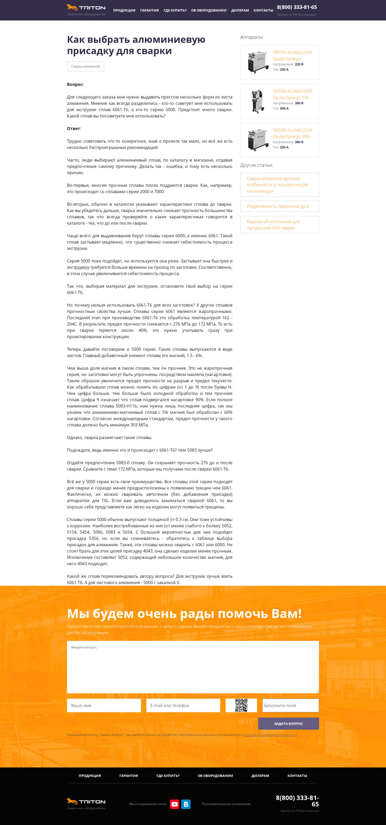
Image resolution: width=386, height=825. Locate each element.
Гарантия (149, 10)
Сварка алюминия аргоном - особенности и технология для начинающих (277, 185)
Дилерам (240, 10)
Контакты (263, 10)
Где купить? (175, 10)
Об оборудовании (209, 10)
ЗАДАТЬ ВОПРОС (288, 723)
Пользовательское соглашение (226, 804)
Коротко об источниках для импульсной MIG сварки (273, 225)
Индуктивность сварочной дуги (278, 206)
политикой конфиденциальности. (270, 734)
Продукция (124, 10)
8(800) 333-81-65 (297, 7)
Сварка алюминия (85, 66)
